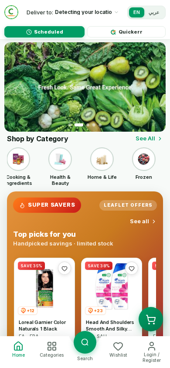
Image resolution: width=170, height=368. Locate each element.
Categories (52, 355)
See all (139, 221)
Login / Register (152, 357)
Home (18, 355)
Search (85, 358)
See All (145, 138)
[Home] (11, 12)
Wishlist (118, 355)
